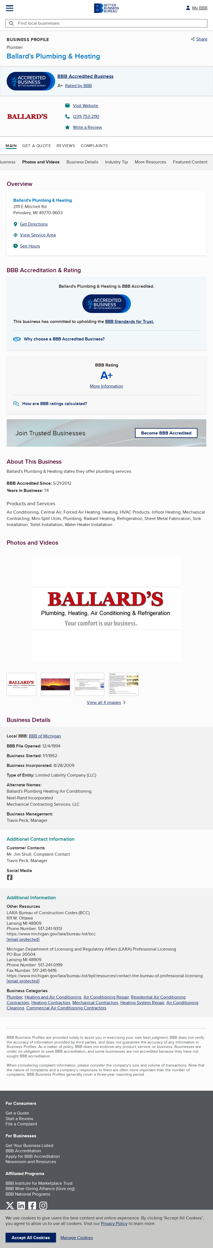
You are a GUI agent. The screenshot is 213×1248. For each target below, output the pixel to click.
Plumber (14, 997)
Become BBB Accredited (166, 433)
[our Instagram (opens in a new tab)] (43, 1208)
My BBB (199, 8)
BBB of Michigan (45, 736)
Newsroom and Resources (31, 1161)
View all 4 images (104, 702)
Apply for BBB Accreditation (33, 1156)
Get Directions (34, 224)
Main (11, 146)
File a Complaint (21, 1124)
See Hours (30, 246)
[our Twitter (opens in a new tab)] (10, 1208)
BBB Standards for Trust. (129, 321)
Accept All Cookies (31, 1237)
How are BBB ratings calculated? (54, 403)
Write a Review (87, 127)
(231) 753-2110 (86, 116)
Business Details (82, 162)
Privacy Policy (114, 1223)
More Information (106, 386)
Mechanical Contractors (95, 1002)
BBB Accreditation (23, 1151)
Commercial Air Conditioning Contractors (66, 1008)
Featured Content (190, 162)
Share (201, 39)
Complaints (94, 145)
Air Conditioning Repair (106, 997)
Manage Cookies (76, 1237)
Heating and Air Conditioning (53, 997)
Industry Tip (116, 162)
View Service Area (38, 235)
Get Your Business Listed (29, 1145)
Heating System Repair (142, 1002)
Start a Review (19, 1118)
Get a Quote (36, 145)
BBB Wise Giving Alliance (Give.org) (40, 1188)
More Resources (150, 162)
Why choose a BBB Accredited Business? (64, 339)
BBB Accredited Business (85, 77)
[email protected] (23, 939)
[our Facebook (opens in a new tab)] (32, 1208)
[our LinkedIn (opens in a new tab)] (21, 1208)
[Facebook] (10, 877)
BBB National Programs (28, 1194)
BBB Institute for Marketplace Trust (39, 1183)
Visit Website (85, 105)
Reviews (66, 145)
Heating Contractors (50, 1002)
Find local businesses (38, 23)
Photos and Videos (41, 162)
